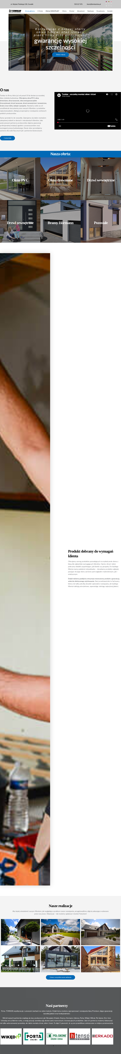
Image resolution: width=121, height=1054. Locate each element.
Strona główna (30, 11)
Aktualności (81, 11)
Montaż (71, 11)
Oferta (64, 11)
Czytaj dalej (20, 188)
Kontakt (109, 11)
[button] (10, 42)
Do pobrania (100, 11)
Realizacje (90, 11)
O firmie (40, 11)
